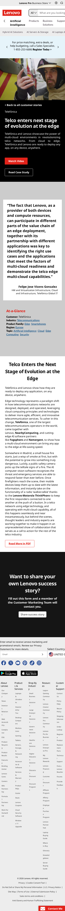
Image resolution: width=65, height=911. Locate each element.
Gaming (18, 736)
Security (24, 334)
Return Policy (59, 710)
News (4, 701)
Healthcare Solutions (32, 744)
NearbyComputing (26, 433)
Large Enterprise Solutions (32, 716)
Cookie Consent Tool (36, 882)
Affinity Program (46, 799)
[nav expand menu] (4, 21)
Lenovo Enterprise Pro (46, 748)
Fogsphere (16, 440)
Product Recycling (5, 745)
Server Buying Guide (45, 866)
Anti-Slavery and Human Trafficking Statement (32, 900)
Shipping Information (60, 719)
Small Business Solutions (32, 699)
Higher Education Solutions (32, 760)
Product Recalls (4, 754)
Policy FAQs (59, 702)
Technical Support (60, 758)
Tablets (18, 740)
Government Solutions (32, 731)
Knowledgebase (46, 856)
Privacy (21, 882)
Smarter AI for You (18, 710)
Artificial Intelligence (25, 331)
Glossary (46, 850)
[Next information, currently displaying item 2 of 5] (58, 47)
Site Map (12, 891)
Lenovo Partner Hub (46, 825)
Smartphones (38, 324)
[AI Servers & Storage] (50, 32)
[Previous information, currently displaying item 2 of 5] (7, 47)
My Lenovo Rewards (46, 758)
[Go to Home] (12, 13)
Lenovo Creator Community (46, 708)
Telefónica (21, 422)
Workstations (18, 729)
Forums (59, 777)
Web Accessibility (5, 722)
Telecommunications (28, 320)
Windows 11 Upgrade (18, 823)
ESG (3, 737)
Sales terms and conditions (31, 896)
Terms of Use (24, 891)
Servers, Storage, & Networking (18, 751)
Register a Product (60, 737)
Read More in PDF (20, 543)
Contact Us (60, 695)
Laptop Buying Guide (45, 835)
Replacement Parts (60, 748)
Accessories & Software (18, 764)
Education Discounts (32, 774)
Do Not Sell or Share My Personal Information (22, 887)
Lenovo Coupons (18, 803)
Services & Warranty (18, 776)
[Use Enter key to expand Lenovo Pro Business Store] (50, 3)
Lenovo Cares (4, 775)
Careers (4, 781)
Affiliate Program (46, 791)
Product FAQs (18, 787)
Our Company (5, 693)
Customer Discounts (46, 781)
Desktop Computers (18, 720)
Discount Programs (32, 787)
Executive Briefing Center (5, 764)
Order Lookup (59, 728)
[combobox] (33, 12)
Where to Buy (45, 844)
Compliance (5, 731)
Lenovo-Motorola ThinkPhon (31, 495)
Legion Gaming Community (46, 695)
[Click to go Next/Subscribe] (42, 654)
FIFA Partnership (5, 789)
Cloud (41, 331)
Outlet (17, 793)
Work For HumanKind (5, 813)
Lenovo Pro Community (46, 722)
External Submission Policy (43, 891)
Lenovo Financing (46, 769)
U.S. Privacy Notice (52, 887)
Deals (17, 798)
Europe (19, 327)
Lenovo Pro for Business (46, 735)
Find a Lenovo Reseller (60, 769)
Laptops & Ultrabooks (18, 698)
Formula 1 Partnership (5, 800)
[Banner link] (32, 43)
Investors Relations (5, 710)
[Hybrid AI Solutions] (24, 32)
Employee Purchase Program (46, 811)
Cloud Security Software (18, 813)
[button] (56, 3)
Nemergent (36, 440)
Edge (27, 324)
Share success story (32, 614)
